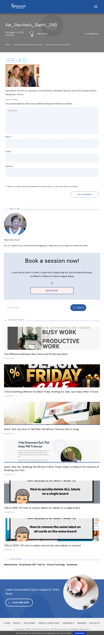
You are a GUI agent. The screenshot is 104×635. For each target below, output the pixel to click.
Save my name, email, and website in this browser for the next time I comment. (43, 186)
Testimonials (71, 565)
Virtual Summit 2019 (27, 565)
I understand (79, 633)
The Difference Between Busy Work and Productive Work (36, 354)
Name (8, 137)
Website (9, 166)
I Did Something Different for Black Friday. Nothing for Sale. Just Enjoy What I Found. (51, 391)
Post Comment (84, 194)
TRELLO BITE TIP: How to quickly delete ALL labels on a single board (42, 507)
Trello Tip (41, 565)
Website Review (11, 565)
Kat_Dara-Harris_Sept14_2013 (31, 24)
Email (8, 151)
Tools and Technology (55, 565)
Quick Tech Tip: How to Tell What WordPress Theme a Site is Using (41, 429)
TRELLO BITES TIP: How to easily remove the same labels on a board (42, 545)
